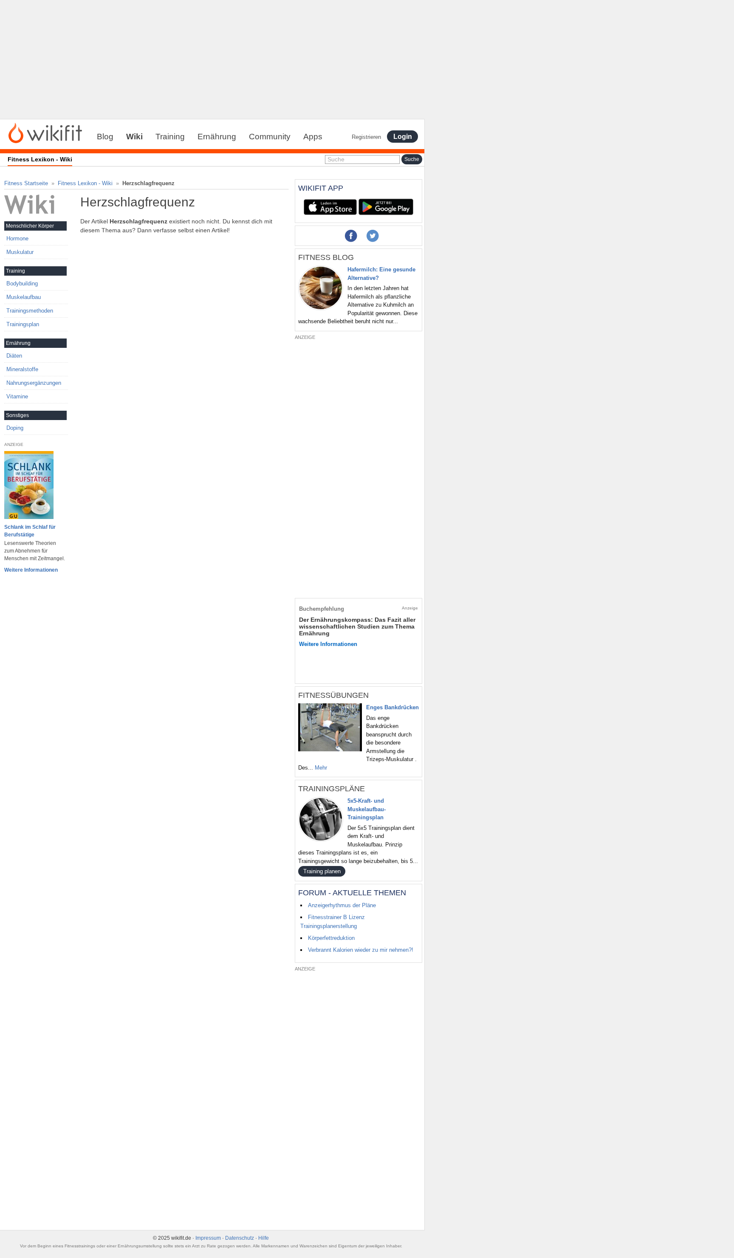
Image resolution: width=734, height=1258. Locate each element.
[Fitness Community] (45, 132)
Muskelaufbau (23, 297)
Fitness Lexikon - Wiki (85, 183)
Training (170, 136)
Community (270, 136)
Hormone (17, 238)
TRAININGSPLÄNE (331, 788)
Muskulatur (20, 252)
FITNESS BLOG (326, 257)
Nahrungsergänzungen (33, 383)
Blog (105, 136)
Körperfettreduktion (331, 938)
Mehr (321, 767)
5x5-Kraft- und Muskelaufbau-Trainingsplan (366, 809)
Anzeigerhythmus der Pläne (342, 905)
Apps (312, 136)
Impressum (208, 1238)
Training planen (322, 871)
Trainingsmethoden (29, 310)
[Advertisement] (212, 59)
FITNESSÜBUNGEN (333, 695)
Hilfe (263, 1238)
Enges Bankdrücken (392, 707)
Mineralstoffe (22, 369)
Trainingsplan (22, 324)
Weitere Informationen (31, 570)
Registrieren (366, 137)
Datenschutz (239, 1238)
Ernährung (217, 136)
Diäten (14, 356)
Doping (14, 428)
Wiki (134, 136)
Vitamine (17, 396)
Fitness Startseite (26, 183)
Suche (335, 159)
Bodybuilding (22, 283)
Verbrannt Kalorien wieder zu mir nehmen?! (360, 950)
